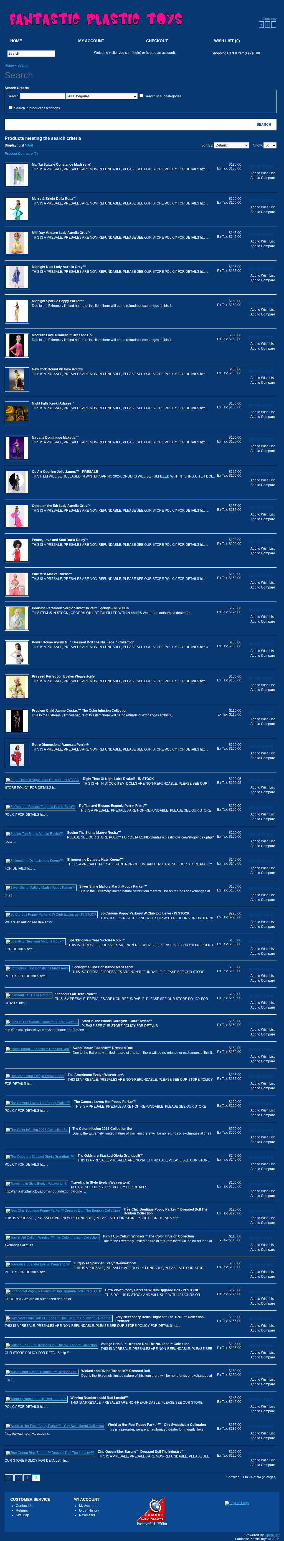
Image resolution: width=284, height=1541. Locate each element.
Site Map (22, 1515)
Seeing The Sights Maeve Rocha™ (94, 833)
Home (16, 41)
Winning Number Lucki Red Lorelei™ (99, 1398)
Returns (22, 1510)
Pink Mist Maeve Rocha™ (52, 574)
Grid (29, 145)
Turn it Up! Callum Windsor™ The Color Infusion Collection (148, 1236)
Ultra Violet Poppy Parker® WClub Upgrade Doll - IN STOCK (152, 1290)
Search (22, 65)
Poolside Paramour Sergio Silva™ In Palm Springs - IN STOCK (80, 608)
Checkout (157, 41)
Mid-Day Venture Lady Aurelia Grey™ (61, 233)
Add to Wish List (262, 173)
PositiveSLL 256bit (152, 1524)
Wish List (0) (227, 41)
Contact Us (24, 1506)
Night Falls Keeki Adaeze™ (53, 403)
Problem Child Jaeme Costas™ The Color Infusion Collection (79, 711)
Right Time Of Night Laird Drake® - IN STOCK (118, 779)
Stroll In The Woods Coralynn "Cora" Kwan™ (117, 1021)
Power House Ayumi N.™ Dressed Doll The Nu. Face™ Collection (83, 642)
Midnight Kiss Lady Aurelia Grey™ (59, 267)
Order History (89, 1510)
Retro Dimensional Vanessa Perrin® (60, 745)
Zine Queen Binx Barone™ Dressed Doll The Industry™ (141, 1452)
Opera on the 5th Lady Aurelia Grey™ (61, 506)
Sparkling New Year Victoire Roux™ (97, 940)
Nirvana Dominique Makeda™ (55, 437)
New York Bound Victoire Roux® (57, 369)
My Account (91, 41)
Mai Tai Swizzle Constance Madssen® (61, 164)
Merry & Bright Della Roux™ (54, 199)
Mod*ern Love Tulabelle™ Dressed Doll (62, 335)
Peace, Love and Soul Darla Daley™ (60, 540)
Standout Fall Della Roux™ (76, 994)
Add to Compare (262, 178)
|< (9, 1478)
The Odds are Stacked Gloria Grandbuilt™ (110, 1156)
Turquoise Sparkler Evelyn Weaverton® (105, 1263)
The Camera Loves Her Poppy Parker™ (105, 1102)
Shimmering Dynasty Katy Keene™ (95, 860)
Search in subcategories (163, 96)
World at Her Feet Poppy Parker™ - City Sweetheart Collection (157, 1425)
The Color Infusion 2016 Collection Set (102, 1129)
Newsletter (87, 1515)
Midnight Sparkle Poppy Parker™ (58, 301)
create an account (160, 53)
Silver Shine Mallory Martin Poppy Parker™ (113, 886)
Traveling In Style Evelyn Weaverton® (100, 1182)
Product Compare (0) (21, 154)
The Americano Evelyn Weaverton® (96, 1075)
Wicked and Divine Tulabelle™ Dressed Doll (115, 1371)
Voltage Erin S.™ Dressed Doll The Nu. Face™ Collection (145, 1344)
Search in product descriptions (37, 108)
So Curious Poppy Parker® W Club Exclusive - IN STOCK (145, 913)
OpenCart (272, 1535)
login (136, 53)
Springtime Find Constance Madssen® (102, 967)
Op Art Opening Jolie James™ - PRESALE (65, 472)
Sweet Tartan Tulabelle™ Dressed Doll (103, 1048)
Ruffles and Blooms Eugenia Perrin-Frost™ (113, 806)
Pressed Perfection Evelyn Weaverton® (63, 676)
